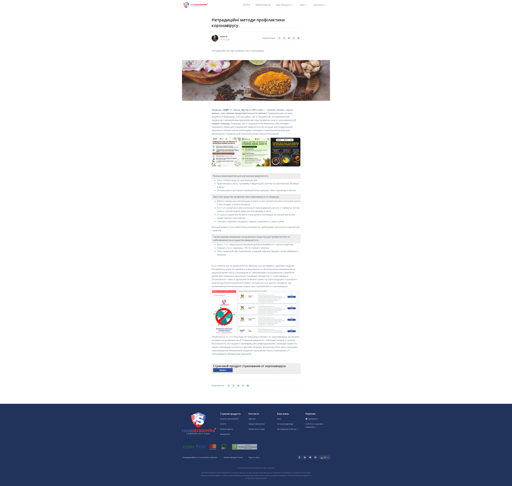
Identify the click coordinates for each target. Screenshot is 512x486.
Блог (302, 4)
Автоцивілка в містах (286, 429)
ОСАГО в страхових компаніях (314, 425)
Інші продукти (283, 4)
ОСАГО (246, 4)
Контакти (319, 4)
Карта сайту (254, 457)
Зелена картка (263, 4)
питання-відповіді (285, 424)
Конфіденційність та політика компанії (200, 457)
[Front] (196, 5)
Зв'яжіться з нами (257, 429)
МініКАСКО (225, 434)
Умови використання (233, 457)
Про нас (252, 419)
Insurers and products (229, 419)
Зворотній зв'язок (257, 424)
